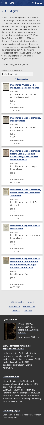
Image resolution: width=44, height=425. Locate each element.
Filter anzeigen (22, 79)
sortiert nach (16, 70)
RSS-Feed (28, 310)
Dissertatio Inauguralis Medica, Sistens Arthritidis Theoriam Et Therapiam (25, 192)
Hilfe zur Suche (17, 302)
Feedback (16, 310)
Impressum (14, 306)
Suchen (37, 2)
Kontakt (30, 302)
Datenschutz (29, 306)
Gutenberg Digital (11, 410)
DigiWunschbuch (11, 376)
